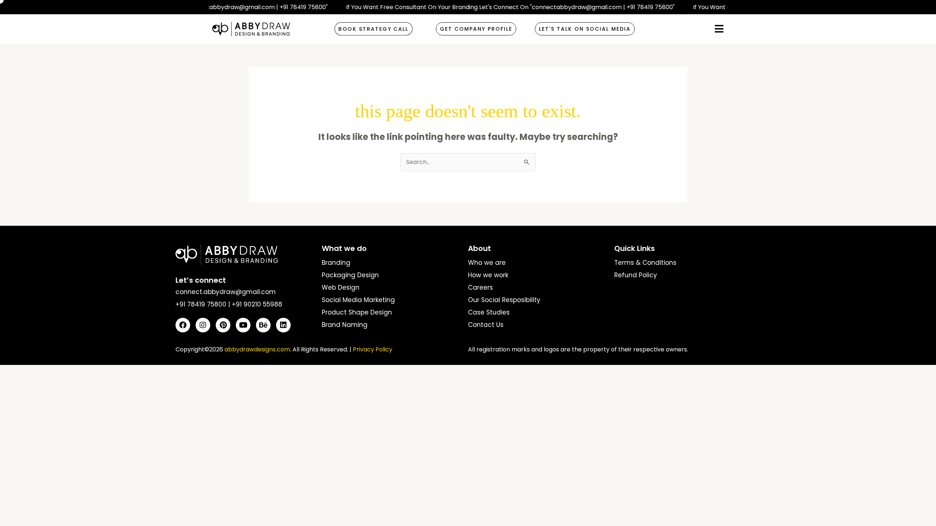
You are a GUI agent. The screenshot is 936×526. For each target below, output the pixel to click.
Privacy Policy (372, 349)
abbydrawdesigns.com (257, 349)
